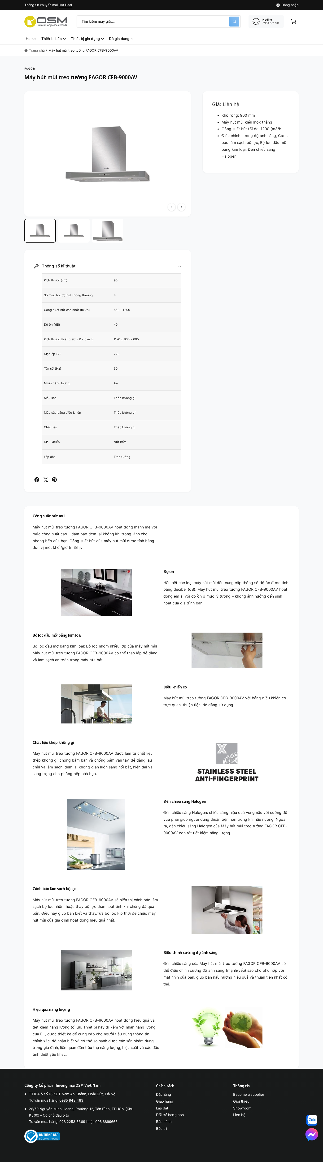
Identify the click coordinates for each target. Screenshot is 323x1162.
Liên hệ (239, 1115)
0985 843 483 (71, 1100)
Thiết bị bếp (51, 38)
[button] (293, 21)
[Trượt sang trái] (171, 207)
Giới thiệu (241, 1101)
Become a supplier (248, 1094)
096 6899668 (106, 1121)
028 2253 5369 (72, 1121)
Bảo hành (164, 1121)
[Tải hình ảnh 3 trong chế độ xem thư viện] (107, 231)
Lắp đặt (162, 1108)
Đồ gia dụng (119, 38)
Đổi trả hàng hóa (169, 1115)
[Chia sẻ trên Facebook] (37, 480)
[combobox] (158, 21)
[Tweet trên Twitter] (46, 480)
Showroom (242, 1108)
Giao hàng (164, 1101)
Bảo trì (161, 1128)
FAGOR (29, 68)
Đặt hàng (163, 1094)
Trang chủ (37, 50)
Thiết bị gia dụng (85, 38)
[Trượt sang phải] (181, 207)
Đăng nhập (290, 5)
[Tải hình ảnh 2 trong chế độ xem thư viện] (74, 231)
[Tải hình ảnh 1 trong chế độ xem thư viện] (40, 231)
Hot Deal (65, 5)
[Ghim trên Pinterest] (54, 480)
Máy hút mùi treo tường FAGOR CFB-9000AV (83, 50)
